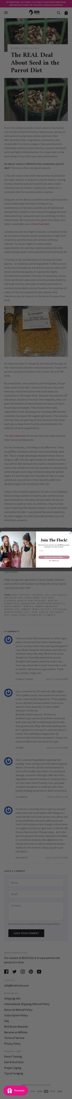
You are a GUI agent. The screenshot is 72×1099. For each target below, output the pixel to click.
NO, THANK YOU (54, 560)
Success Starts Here (54, 557)
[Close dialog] (70, 533)
